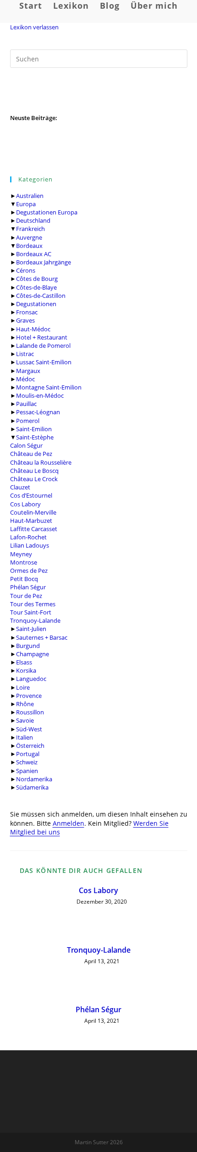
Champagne (32, 654)
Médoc (25, 379)
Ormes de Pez (29, 570)
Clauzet (20, 487)
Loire (23, 687)
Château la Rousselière (40, 462)
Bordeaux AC (33, 254)
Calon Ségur (26, 445)
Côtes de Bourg (37, 278)
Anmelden (68, 823)
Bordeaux (29, 245)
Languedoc (31, 679)
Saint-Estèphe (35, 437)
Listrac (25, 354)
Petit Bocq (24, 579)
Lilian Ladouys (29, 545)
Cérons (25, 270)
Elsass (24, 662)
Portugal (27, 754)
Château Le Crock (34, 479)
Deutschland (33, 220)
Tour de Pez (26, 596)
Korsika (26, 670)
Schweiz (27, 762)
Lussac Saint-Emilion (43, 362)
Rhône (25, 704)
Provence (29, 695)
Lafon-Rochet (28, 537)
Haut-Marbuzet (31, 520)
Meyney (21, 554)
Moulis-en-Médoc (40, 395)
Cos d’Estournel (31, 495)
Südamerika (32, 787)
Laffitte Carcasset (33, 529)
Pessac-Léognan (38, 412)
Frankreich (30, 229)
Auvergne (29, 237)
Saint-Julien (31, 629)
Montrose (23, 562)
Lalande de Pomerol (43, 345)
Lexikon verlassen (34, 27)
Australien (30, 196)
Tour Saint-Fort (30, 612)
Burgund (28, 646)
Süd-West (29, 729)
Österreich (30, 745)
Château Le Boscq (34, 470)
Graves (25, 320)
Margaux (28, 371)
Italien (24, 737)
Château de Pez (31, 454)
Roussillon (30, 712)
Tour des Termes (32, 604)
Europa (26, 204)
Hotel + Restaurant (41, 337)
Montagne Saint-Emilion (49, 387)
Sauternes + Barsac (41, 637)
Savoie (25, 720)
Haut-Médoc (33, 329)
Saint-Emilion (34, 429)
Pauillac (26, 404)
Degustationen (36, 304)
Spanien (27, 771)
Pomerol (27, 421)
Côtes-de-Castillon (41, 295)
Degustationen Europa (46, 212)
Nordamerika (34, 779)
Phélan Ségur (28, 587)
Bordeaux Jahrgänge (43, 262)
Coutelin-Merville (33, 512)
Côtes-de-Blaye (36, 287)
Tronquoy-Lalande (35, 620)
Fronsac (27, 312)
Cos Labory (25, 504)
